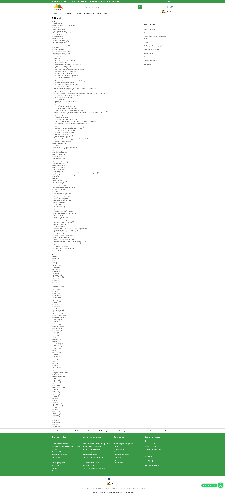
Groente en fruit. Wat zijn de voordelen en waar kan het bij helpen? (77, 121)
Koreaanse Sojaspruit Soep (64, 248)
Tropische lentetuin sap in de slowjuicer (68, 243)
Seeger (56, 395)
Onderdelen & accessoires (63, 51)
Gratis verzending (60, 182)
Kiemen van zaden (62, 118)
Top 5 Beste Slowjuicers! (64, 77)
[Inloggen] (167, 7)
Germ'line (58, 304)
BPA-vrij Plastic (59, 145)
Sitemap (147, 57)
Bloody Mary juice (61, 217)
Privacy (146, 42)
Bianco (56, 262)
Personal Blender (60, 376)
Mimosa (58, 219)
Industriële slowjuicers (61, 46)
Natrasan (57, 354)
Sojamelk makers (60, 36)
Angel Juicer (58, 171)
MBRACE (57, 349)
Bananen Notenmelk (62, 245)
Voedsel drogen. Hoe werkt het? (65, 79)
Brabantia (57, 275)
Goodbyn (57, 308)
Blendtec (57, 269)
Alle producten (59, 55)
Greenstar (58, 314)
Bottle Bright (58, 271)
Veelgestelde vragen (61, 143)
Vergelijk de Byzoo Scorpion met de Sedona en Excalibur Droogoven (76, 173)
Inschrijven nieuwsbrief (152, 465)
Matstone (57, 347)
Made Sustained (59, 343)
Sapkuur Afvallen (59, 167)
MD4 (55, 351)
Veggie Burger (60, 206)
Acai (55, 257)
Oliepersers (58, 35)
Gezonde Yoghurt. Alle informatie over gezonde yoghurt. (73, 138)
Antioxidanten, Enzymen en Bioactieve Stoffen (71, 123)
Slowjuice (57, 397)
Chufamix (57, 282)
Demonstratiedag (60, 189)
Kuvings (57, 339)
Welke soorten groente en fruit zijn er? (68, 129)
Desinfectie (58, 48)
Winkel (56, 177)
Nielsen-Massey (59, 358)
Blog (55, 191)
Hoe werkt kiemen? (89, 460)
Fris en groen (59, 234)
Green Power (58, 310)
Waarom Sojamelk (60, 149)
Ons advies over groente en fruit (67, 130)
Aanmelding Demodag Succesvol (65, 188)
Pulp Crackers (59, 202)
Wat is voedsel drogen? (64, 86)
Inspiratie (57, 57)
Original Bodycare (60, 371)
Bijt (55, 264)
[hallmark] (167, 12)
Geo (55, 303)
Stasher (57, 408)
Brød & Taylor (58, 277)
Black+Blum (58, 268)
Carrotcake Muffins (61, 208)
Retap (56, 384)
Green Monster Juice (62, 226)
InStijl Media (142, 488)
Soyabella (57, 404)
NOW (56, 363)
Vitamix (57, 417)
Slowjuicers (58, 24)
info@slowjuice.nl (151, 446)
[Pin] (110, 480)
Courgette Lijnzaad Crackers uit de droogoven (70, 241)
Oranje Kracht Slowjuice (63, 210)
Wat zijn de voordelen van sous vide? (68, 95)
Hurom (57, 325)
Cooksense (58, 284)
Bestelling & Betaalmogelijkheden (155, 46)
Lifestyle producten (61, 42)
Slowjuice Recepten (62, 62)
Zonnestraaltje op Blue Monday (65, 232)
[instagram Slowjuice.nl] (149, 461)
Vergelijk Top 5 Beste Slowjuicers (66, 75)
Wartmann (58, 419)
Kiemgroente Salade (62, 197)
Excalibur (57, 297)
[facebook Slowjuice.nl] (146, 461)
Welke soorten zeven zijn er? (65, 71)
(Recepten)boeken (61, 40)
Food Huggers (58, 299)
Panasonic (57, 374)
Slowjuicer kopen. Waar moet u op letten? (96, 444)
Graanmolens (58, 49)
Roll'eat (56, 386)
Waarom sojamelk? (89, 465)
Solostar (57, 402)
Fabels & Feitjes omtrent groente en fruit (69, 127)
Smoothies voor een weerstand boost (67, 230)
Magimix (57, 345)
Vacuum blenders (60, 29)
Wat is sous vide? (62, 99)
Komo (56, 336)
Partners (57, 178)
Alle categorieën (119, 463)
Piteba (56, 380)
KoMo (56, 338)
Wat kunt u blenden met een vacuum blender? (71, 92)
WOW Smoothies (60, 422)
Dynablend (57, 293)
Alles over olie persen (63, 134)
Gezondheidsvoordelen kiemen (66, 116)
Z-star (56, 426)
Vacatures (57, 180)
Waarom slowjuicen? (63, 66)
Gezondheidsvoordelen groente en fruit (69, 125)
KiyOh (103, 492)
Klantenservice (149, 53)
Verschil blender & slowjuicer (64, 235)
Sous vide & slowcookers (62, 33)
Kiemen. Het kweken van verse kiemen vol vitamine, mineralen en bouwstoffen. (81, 112)
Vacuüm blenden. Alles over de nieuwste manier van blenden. (75, 88)
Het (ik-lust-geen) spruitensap (65, 195)
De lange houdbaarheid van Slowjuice (66, 175)
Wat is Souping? (60, 224)
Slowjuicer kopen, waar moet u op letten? (69, 70)
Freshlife (57, 301)
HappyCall (57, 319)
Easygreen (57, 295)
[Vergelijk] (165, 1)
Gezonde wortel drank (62, 193)
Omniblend (58, 369)
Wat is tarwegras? (62, 103)
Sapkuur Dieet (59, 154)
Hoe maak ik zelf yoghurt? (64, 140)
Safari (56, 389)
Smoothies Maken (60, 165)
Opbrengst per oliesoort (64, 136)
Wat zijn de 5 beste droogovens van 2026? (70, 81)
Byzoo (56, 279)
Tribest (56, 411)
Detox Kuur (58, 156)
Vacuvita (57, 413)
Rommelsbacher (60, 387)
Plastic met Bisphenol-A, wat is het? (94, 468)
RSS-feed (55, 468)
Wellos (56, 421)
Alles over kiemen (62, 114)
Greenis (57, 312)
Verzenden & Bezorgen (151, 49)
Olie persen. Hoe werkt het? (64, 132)
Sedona (57, 393)
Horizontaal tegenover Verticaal (66, 60)
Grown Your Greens (60, 315)
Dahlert (56, 290)
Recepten (57, 151)
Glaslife (56, 306)
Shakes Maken (59, 158)
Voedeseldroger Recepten (64, 83)
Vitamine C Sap (60, 215)
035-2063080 (150, 444)
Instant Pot (58, 328)
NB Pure (57, 356)
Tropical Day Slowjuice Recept (65, 212)
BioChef (57, 266)
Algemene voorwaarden (152, 33)
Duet (55, 292)
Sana (56, 391)
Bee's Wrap (58, 260)
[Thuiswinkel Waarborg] (112, 484)
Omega (57, 367)
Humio (56, 323)
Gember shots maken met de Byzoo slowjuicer (70, 228)
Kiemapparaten (59, 31)
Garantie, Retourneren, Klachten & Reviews (155, 37)
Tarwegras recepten (63, 105)
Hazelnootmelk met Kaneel (64, 221)
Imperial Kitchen (59, 327)
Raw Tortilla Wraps (61, 199)
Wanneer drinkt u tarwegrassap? (66, 108)
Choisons (57, 280)
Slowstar (57, 398)
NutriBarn (57, 365)
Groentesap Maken (60, 162)
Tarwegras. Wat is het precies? (65, 101)
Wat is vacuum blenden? (64, 90)
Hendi (56, 321)
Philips (56, 378)
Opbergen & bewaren (61, 53)
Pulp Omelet (59, 204)
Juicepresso (58, 330)
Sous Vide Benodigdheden (64, 97)
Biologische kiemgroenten (63, 44)
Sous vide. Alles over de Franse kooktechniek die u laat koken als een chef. (79, 94)
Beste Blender (59, 160)
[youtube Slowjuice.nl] (152, 461)
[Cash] (115, 480)
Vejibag (56, 415)
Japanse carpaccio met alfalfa (65, 223)
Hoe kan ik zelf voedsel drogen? (66, 84)
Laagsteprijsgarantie (150, 60)
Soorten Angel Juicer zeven (65, 73)
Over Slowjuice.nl (149, 29)
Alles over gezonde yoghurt (65, 141)
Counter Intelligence (61, 286)
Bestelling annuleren (58, 471)
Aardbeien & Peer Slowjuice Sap (65, 213)
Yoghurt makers (59, 38)
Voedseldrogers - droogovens (64, 25)
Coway (56, 288)
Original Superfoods (60, 373)
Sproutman (58, 406)
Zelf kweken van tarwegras (65, 106)
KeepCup (57, 332)
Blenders (57, 27)
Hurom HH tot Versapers (63, 237)
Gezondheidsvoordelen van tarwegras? (69, 110)
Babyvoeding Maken (61, 169)
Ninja (56, 360)
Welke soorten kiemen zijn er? (66, 119)
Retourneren (58, 184)
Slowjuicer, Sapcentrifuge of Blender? (68, 64)
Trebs (56, 409)
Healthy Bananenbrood (62, 200)
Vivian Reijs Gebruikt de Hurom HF (66, 239)
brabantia (57, 273)
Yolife (56, 424)
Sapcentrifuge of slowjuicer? (92, 446)
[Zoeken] (140, 7)
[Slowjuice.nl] (58, 7)
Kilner (56, 334)
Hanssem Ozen (59, 317)
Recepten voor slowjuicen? (91, 449)
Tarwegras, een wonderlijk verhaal (65, 147)
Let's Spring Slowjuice (62, 247)
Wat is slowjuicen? (62, 68)
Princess (57, 382)
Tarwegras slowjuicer (61, 153)
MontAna (57, 352)
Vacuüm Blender (59, 186)
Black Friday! (58, 250)
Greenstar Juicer (59, 164)
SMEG (56, 400)
